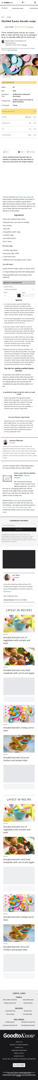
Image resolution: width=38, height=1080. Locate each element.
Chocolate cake (28, 1010)
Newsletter (32, 152)
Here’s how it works (12, 50)
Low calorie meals (27, 1014)
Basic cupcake (10, 1014)
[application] (19, 559)
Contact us (19, 1047)
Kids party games (28, 1003)
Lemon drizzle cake (10, 1010)
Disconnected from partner (28, 1025)
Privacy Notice (24, 536)
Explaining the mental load (28, 1022)
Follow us (22, 152)
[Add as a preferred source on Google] (19, 1065)
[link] (8, 478)
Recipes (9, 17)
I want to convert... (9, 286)
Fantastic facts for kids (10, 1003)
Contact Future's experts (19, 1044)
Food (2, 17)
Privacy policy (19, 1053)
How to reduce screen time (10, 999)
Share (7, 152)
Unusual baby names (28, 999)
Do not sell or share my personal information (19, 1059)
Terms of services (23, 534)
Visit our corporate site (25, 1073)
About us (19, 1042)
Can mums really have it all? (10, 1025)
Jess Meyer (11, 41)
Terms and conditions (19, 1050)
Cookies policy (19, 1056)
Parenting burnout (9, 1022)
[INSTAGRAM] (13, 580)
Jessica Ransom (11, 43)
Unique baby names (17, 8)
